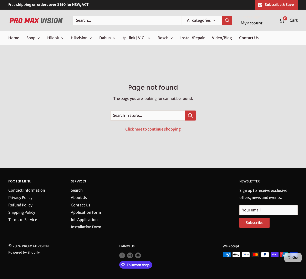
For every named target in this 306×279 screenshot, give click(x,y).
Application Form (86, 212)
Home (13, 37)
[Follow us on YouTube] (138, 255)
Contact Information (26, 190)
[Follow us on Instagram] (130, 255)
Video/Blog (222, 37)
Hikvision (79, 37)
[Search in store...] (190, 116)
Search (77, 190)
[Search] (227, 20)
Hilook (53, 37)
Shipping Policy (21, 212)
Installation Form (86, 227)
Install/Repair (192, 37)
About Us (79, 197)
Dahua (105, 37)
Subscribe (254, 222)
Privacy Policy (20, 197)
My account (251, 22)
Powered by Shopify (24, 252)
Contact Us (249, 37)
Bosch (163, 37)
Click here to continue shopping (153, 129)
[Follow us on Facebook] (122, 255)
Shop (30, 37)
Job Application (84, 219)
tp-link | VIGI (134, 37)
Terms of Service (22, 219)
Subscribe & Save (279, 4)
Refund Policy (20, 205)
